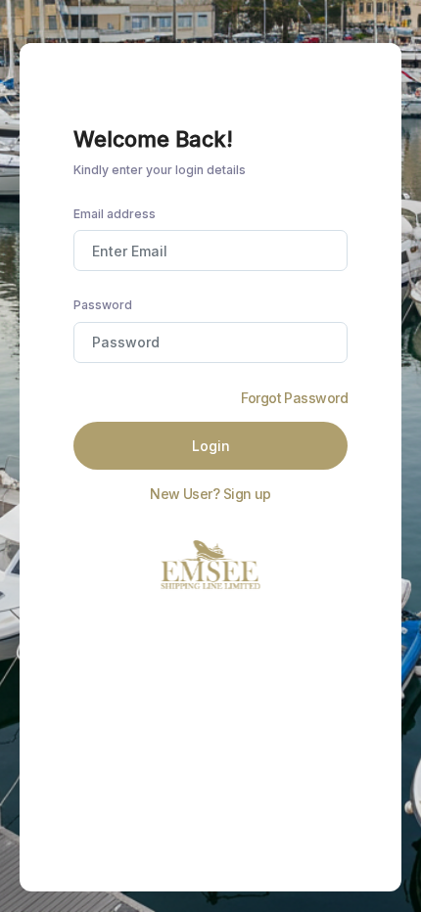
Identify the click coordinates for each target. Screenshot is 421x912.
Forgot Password (294, 397)
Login (211, 445)
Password (102, 304)
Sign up (247, 493)
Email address (114, 213)
